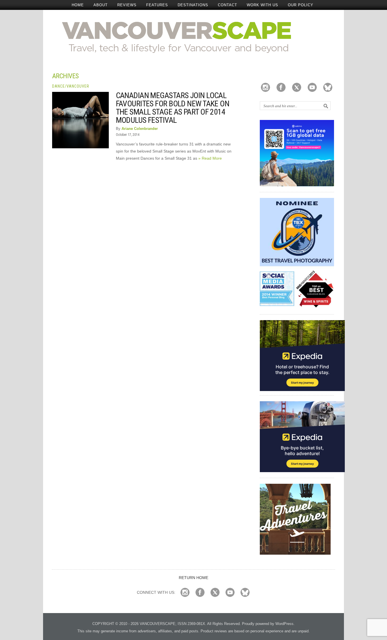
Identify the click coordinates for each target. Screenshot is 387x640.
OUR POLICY (300, 5)
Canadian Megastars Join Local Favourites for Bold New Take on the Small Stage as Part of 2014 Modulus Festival (172, 107)
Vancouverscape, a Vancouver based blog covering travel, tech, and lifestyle (194, 37)
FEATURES (157, 5)
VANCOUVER (78, 86)
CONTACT (227, 5)
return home (193, 577)
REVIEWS (127, 5)
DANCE (58, 86)
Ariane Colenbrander (140, 128)
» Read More (210, 158)
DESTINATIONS (193, 5)
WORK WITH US (262, 5)
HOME (78, 5)
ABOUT (100, 5)
